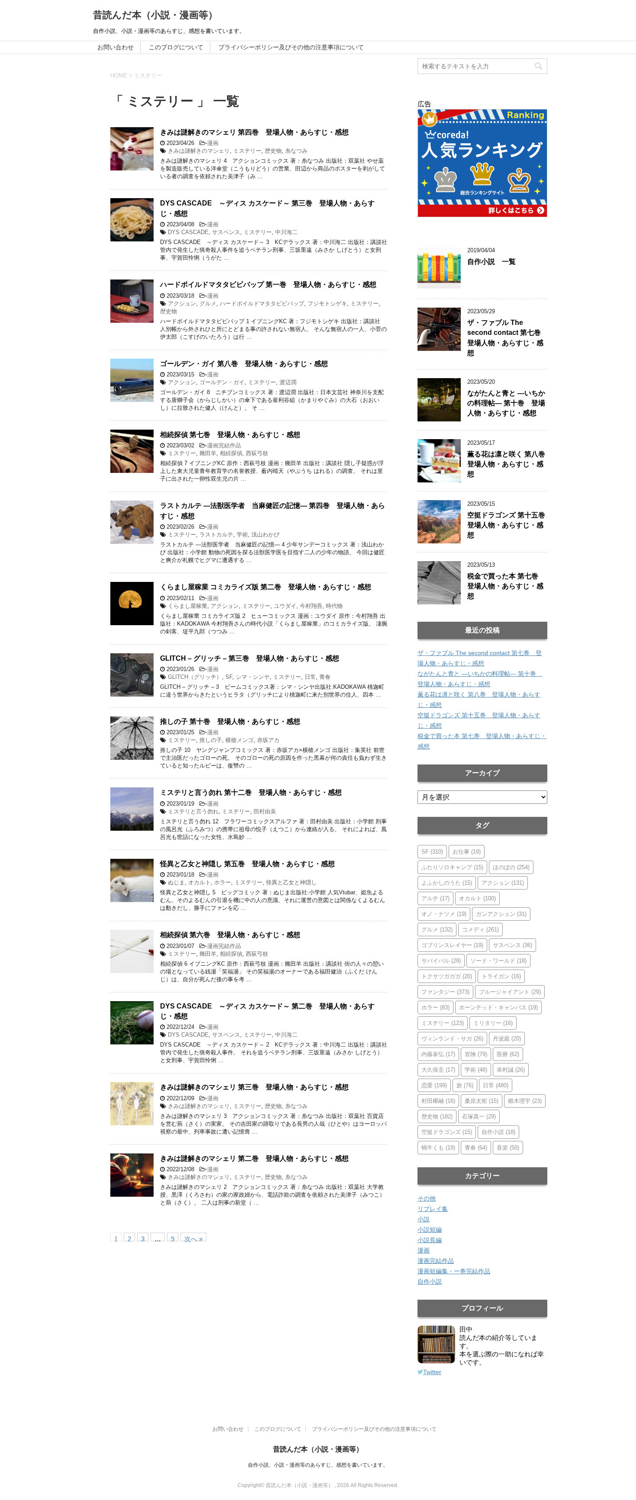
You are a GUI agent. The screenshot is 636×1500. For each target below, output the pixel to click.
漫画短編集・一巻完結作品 (454, 1271)
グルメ (207, 303)
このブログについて (176, 47)
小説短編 (430, 1229)
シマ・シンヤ (253, 677)
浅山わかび (265, 534)
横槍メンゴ (239, 740)
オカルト (199, 882)
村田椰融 (438, 1101)
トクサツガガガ (446, 976)
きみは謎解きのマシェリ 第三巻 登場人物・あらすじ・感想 (254, 1087)
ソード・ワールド (498, 960)
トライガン (501, 976)
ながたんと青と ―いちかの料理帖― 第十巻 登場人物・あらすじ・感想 (506, 403)
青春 (325, 677)
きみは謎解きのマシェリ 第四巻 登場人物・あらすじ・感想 (254, 132)
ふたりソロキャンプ (452, 867)
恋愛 (434, 1085)
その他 (427, 1198)
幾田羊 (207, 453)
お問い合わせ (115, 47)
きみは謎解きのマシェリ (199, 151)
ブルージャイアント (510, 992)
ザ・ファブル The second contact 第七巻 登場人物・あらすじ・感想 (507, 338)
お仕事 (467, 851)
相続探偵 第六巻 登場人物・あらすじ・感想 (230, 934)
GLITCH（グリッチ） (195, 677)
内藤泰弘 (438, 1054)
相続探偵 (231, 453)
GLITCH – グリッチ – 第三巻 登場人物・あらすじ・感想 (249, 658)
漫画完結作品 (224, 445)
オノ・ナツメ (443, 914)
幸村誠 (511, 1069)
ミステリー (247, 151)
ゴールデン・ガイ (221, 382)
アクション (182, 303)
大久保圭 (438, 1069)
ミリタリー (493, 1023)
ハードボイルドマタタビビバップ (262, 303)
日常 (310, 677)
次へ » (193, 1238)
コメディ (480, 929)
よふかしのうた (446, 883)
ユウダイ (285, 606)
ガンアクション (501, 914)
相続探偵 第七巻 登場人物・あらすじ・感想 (230, 434)
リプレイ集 (433, 1208)
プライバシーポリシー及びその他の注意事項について (291, 47)
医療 (508, 1054)
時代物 (334, 606)
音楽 (508, 1147)
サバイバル (441, 960)
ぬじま (176, 882)
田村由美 (265, 811)
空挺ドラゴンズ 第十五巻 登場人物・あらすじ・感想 (509, 525)
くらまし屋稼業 (187, 606)
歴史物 (273, 151)
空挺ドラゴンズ (446, 1132)
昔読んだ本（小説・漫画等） (155, 15)
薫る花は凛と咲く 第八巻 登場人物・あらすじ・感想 (509, 464)
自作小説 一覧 (491, 261)
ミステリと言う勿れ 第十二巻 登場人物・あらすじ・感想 (251, 792)
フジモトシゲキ (327, 303)
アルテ (435, 898)
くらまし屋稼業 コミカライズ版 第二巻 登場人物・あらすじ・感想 (265, 587)
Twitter (432, 1371)
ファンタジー (445, 992)
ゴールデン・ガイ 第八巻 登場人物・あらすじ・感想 (244, 363)
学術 (242, 534)
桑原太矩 (481, 1101)
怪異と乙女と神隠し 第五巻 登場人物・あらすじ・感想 (247, 863)
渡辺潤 (287, 382)
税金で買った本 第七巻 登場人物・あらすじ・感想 (506, 586)
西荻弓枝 (257, 453)
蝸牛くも (438, 1147)
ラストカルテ (216, 534)
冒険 (476, 1054)
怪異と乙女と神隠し (291, 882)
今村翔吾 (311, 606)
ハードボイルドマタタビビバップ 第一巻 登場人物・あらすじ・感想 (268, 284)
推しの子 (210, 740)
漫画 (212, 143)
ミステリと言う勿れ (193, 811)
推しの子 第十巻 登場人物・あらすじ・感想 (230, 721)
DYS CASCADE (188, 232)
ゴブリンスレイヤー (452, 945)
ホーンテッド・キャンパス (498, 1007)
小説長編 (430, 1240)
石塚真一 (479, 1116)
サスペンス (226, 232)
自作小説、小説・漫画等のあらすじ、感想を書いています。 (318, 1465)
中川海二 (286, 232)
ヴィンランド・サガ (452, 1038)
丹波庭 (507, 1038)
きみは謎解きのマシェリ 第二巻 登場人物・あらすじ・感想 (254, 1158)
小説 (424, 1219)
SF (228, 677)
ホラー (222, 882)
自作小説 (498, 1132)
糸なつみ (296, 151)
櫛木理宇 (525, 1101)
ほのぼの (511, 867)
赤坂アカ (268, 740)
